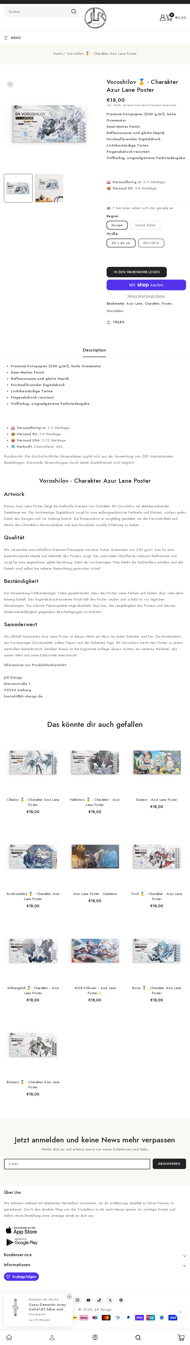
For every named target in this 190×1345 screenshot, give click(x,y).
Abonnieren (169, 1163)
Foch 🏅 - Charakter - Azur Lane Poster (157, 896)
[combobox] (41, 11)
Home (57, 53)
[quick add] (56, 733)
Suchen (74, 11)
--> (95, 670)
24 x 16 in (153, 243)
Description (94, 350)
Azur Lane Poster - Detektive (95, 893)
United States (145, 225)
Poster (167, 303)
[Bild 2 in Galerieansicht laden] (49, 188)
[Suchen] (138, 1337)
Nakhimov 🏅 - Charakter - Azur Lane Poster (95, 802)
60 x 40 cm (121, 243)
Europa (117, 225)
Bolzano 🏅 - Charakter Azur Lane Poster (33, 1085)
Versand (128, 105)
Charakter (152, 303)
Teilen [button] (118, 322)
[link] (9, 1339)
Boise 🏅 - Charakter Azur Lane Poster (156, 990)
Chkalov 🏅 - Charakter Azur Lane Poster (33, 802)
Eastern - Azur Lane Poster (156, 799)
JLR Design (103, 1309)
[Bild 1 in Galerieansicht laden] (18, 188)
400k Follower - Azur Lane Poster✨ (95, 990)
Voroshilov (115, 310)
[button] (175, 18)
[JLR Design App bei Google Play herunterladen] (21, 1242)
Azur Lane (134, 303)
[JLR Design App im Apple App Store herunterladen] (21, 1230)
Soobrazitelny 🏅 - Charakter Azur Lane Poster (33, 896)
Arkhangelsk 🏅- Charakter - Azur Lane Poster (33, 990)
